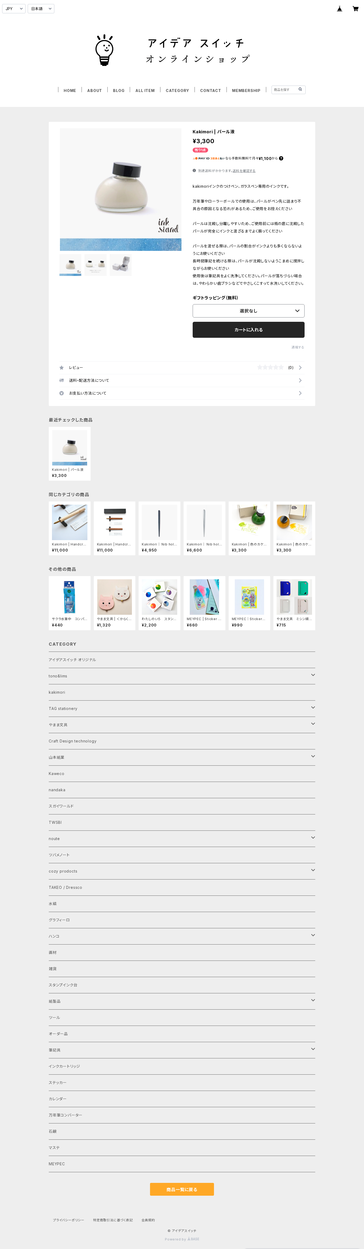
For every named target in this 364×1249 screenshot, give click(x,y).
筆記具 (54, 1050)
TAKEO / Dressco (65, 887)
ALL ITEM (145, 90)
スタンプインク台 (63, 985)
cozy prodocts (63, 871)
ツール (54, 1017)
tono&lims (58, 676)
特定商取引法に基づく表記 (113, 1220)
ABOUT (94, 90)
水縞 (53, 903)
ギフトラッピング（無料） (216, 297)
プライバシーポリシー (68, 1220)
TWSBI (55, 822)
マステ (54, 1147)
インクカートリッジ (64, 1066)
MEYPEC (57, 1164)
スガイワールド (61, 806)
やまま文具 (58, 724)
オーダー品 (58, 1033)
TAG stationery (63, 708)
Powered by (176, 1239)
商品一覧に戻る (182, 1189)
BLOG (118, 90)
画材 (53, 952)
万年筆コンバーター (66, 1115)
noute (54, 838)
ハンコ (54, 936)
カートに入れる (249, 329)
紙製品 (54, 1001)
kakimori (57, 692)
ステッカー (58, 1082)
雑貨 (53, 968)
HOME (70, 90)
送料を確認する (244, 171)
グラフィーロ (59, 920)
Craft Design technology (72, 741)
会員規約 (148, 1220)
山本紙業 (56, 757)
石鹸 (53, 1131)
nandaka (57, 790)
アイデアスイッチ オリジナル (72, 659)
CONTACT (210, 90)
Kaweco (56, 773)
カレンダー (58, 1099)
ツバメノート (59, 855)
